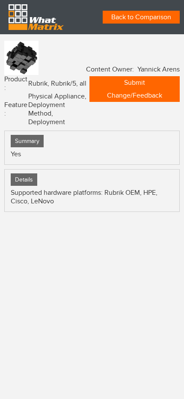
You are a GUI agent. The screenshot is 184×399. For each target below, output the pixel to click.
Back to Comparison (141, 17)
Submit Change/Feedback (134, 89)
